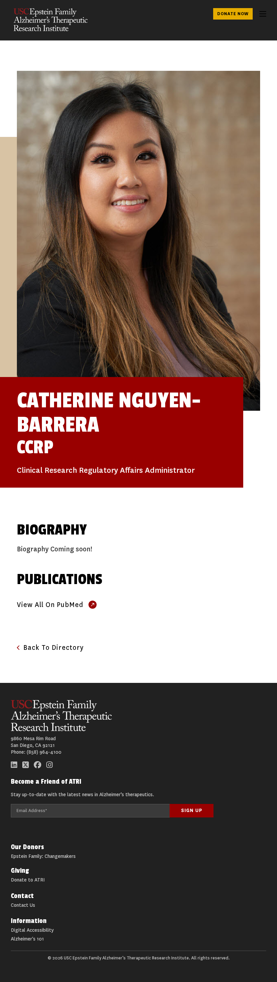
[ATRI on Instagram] (49, 765)
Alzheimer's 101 (27, 939)
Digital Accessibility (32, 930)
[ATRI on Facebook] (37, 765)
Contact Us (23, 905)
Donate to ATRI (28, 880)
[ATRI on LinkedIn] (14, 765)
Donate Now (233, 14)
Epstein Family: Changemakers (43, 856)
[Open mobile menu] (262, 14)
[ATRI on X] (25, 765)
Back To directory (53, 647)
